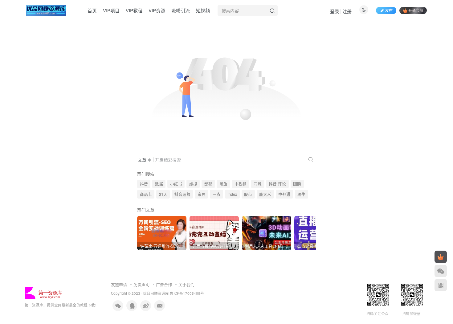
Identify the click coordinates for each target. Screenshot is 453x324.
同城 (258, 184)
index (232, 194)
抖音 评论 (277, 184)
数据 (159, 184)
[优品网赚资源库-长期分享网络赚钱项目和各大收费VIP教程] (44, 292)
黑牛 (301, 194)
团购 (297, 184)
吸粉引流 (180, 10)
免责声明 (141, 284)
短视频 (203, 10)
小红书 (176, 184)
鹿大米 (265, 194)
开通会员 (415, 10)
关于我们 (186, 284)
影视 (208, 184)
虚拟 (193, 184)
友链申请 (119, 284)
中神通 (284, 194)
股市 (248, 194)
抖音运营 (182, 194)
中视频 (241, 184)
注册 (347, 11)
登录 (334, 11)
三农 (217, 194)
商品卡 (146, 194)
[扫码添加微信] (441, 271)
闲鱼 (223, 184)
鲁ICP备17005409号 (187, 293)
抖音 (144, 184)
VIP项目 (111, 10)
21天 (163, 194)
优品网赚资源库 (156, 293)
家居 (202, 194)
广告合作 (164, 284)
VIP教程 (134, 10)
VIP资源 (157, 10)
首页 (92, 10)
